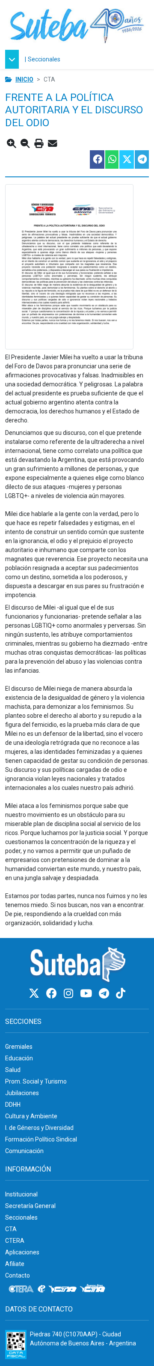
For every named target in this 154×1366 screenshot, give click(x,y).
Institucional (21, 1194)
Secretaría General (30, 1205)
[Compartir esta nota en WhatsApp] (111, 159)
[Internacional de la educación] (41, 1289)
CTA (11, 1229)
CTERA (14, 1240)
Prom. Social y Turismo (36, 1081)
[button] (14, 59)
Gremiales (19, 1046)
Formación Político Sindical (41, 1139)
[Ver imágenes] (77, 266)
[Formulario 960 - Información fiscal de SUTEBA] (16, 1344)
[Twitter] (35, 993)
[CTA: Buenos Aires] (94, 1289)
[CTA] (63, 1289)
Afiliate (14, 1263)
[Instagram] (70, 993)
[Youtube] (87, 993)
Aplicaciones (22, 1252)
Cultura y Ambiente (31, 1116)
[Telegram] (105, 993)
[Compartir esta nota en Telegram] (141, 159)
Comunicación (24, 1150)
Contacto (17, 1275)
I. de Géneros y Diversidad (39, 1127)
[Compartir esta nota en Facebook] (96, 159)
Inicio (24, 79)
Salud (13, 1069)
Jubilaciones (22, 1093)
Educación (19, 1058)
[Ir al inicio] (77, 24)
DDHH (13, 1104)
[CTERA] (21, 1289)
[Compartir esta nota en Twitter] (126, 159)
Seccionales (44, 59)
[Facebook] (52, 993)
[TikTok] (120, 993)
